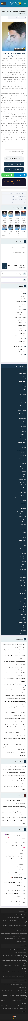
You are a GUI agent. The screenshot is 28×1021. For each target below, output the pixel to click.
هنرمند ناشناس (22, 371)
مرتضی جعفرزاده (21, 410)
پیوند (24, 628)
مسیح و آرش (22, 601)
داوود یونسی (22, 606)
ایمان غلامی (23, 617)
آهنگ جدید (22, 357)
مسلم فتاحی (22, 453)
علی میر (23, 564)
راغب (24, 445)
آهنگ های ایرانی (22, 349)
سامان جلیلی (22, 408)
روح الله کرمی (22, 474)
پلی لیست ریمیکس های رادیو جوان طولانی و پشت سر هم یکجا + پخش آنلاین (13, 674)
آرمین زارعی (22, 508)
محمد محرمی (22, 392)
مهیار (24, 389)
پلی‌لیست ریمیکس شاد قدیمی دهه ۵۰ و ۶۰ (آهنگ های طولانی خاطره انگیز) (14, 748)
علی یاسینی (22, 440)
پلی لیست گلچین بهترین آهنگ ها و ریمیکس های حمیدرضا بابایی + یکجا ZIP (15, 713)
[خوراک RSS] (13, 1016)
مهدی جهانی (22, 588)
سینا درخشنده (22, 535)
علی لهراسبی (22, 553)
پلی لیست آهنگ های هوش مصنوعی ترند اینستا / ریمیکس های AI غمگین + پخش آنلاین (15, 719)
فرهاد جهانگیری (22, 458)
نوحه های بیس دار (21, 291)
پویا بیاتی (23, 585)
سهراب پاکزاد (22, 514)
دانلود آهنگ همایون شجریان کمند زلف (19, 203)
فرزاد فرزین (22, 482)
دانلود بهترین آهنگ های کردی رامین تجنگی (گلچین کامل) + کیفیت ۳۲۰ (14, 733)
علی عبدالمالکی (22, 609)
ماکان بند (23, 447)
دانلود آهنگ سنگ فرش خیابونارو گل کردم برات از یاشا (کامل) (13, 821)
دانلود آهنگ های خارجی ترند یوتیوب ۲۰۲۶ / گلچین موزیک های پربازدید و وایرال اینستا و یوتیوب (15, 696)
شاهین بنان (22, 620)
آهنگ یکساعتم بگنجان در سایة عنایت (19, 196)
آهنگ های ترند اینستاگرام (20, 336)
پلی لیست (23, 299)
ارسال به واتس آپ (6, 175)
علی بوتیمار (23, 506)
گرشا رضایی (22, 426)
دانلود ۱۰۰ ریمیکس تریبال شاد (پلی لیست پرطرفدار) (14, 744)
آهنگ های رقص (22, 328)
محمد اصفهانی (22, 543)
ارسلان (23, 522)
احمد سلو (23, 490)
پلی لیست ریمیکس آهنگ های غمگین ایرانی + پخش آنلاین (14, 685)
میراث (23, 596)
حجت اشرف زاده (22, 516)
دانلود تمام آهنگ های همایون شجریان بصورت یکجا (14, 182)
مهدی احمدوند (22, 405)
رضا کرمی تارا (22, 495)
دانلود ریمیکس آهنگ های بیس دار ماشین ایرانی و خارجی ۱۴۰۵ (14, 702)
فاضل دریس (22, 599)
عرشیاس (23, 591)
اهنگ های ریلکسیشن (20, 301)
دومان (23, 463)
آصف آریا (23, 572)
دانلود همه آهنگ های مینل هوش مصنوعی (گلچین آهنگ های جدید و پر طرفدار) (13, 801)
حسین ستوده (22, 530)
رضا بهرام (23, 434)
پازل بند (23, 604)
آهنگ (24, 360)
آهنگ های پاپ (22, 341)
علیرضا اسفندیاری (21, 622)
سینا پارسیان (22, 569)
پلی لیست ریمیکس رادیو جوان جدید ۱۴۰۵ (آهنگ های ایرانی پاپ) (14, 739)
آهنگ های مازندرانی (21, 312)
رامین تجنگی (22, 402)
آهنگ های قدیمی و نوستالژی (19, 317)
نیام (24, 500)
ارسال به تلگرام (19, 175)
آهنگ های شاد (22, 323)
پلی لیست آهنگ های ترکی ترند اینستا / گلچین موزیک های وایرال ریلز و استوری (14, 651)
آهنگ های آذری (22, 354)
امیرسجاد (23, 524)
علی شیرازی (22, 485)
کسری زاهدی (22, 455)
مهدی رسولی (22, 400)
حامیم (24, 421)
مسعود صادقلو (22, 418)
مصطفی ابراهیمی (21, 416)
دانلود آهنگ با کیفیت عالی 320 (13, 164)
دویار (24, 559)
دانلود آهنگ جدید (14, 1019)
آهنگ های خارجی (21, 333)
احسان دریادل (22, 546)
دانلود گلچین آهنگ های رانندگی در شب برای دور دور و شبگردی (14, 787)
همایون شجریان (22, 540)
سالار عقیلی (22, 432)
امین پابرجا (23, 625)
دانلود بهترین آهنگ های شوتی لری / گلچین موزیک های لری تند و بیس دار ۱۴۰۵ (14, 776)
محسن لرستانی (22, 394)
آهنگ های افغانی (21, 352)
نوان (24, 477)
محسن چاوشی (22, 373)
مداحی (23, 293)
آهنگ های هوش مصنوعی (20, 307)
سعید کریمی (22, 580)
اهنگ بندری (22, 304)
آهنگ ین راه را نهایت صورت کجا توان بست (18, 199)
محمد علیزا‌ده (22, 551)
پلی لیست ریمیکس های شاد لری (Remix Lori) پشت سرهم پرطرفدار (14, 691)
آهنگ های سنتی (22, 325)
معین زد (23, 429)
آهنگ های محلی (22, 309)
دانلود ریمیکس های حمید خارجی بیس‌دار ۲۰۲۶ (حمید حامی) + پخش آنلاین (14, 668)
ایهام (24, 575)
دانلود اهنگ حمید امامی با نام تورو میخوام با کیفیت (16, 936)
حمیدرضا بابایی (22, 493)
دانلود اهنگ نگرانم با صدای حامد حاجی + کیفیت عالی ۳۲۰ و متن (13, 933)
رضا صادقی (23, 397)
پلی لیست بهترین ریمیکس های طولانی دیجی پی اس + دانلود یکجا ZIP (14, 656)
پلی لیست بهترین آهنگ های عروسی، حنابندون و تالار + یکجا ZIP (14, 679)
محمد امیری (22, 466)
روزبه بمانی (22, 548)
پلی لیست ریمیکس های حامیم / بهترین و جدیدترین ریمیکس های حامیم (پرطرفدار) (14, 662)
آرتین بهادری (22, 630)
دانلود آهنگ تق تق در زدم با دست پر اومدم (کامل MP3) (13, 817)
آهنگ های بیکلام (21, 344)
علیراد (23, 519)
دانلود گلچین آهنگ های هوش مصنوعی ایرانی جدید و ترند (14, 807)
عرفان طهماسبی (22, 381)
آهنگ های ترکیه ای (21, 338)
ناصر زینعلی (22, 556)
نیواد (24, 532)
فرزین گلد (23, 561)
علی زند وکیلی (22, 461)
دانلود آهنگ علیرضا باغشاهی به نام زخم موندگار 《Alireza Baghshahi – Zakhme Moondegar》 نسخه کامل (14, 727)
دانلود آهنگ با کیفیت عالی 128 (13, 169)
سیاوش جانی (22, 593)
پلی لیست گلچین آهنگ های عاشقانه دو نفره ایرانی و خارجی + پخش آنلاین (14, 708)
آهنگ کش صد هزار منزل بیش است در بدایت (17, 193)
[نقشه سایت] (15, 1016)
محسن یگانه (22, 567)
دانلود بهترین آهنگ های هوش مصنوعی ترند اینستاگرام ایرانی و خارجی (13, 813)
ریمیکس (23, 296)
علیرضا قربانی (22, 384)
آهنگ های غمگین (21, 320)
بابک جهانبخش (22, 583)
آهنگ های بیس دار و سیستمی (19, 346)
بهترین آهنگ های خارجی (18, 274)
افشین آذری (22, 577)
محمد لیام (23, 503)
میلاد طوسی (22, 633)
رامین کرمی (22, 487)
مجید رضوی (22, 379)
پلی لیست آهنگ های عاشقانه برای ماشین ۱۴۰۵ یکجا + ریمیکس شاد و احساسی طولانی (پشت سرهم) (14, 770)
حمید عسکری (22, 437)
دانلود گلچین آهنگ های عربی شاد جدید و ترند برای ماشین (14, 782)
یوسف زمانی (22, 387)
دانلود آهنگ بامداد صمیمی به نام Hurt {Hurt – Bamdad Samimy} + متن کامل (15, 940)
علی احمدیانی (22, 376)
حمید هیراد (22, 424)
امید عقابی (23, 527)
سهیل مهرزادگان (21, 442)
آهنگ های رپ (22, 330)
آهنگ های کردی (22, 315)
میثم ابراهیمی (22, 413)
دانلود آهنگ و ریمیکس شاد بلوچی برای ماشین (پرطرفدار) (15, 753)
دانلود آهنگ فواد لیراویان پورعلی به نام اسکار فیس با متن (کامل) (14, 921)
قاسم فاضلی (22, 614)
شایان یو (23, 538)
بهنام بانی (23, 471)
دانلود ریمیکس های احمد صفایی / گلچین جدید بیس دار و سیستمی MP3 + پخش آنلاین (13, 645)
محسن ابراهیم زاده (21, 450)
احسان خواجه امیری (21, 511)
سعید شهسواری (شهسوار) (20, 498)
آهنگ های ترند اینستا (18, 280)
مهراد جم (23, 612)
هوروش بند (22, 469)
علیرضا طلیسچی (22, 479)
